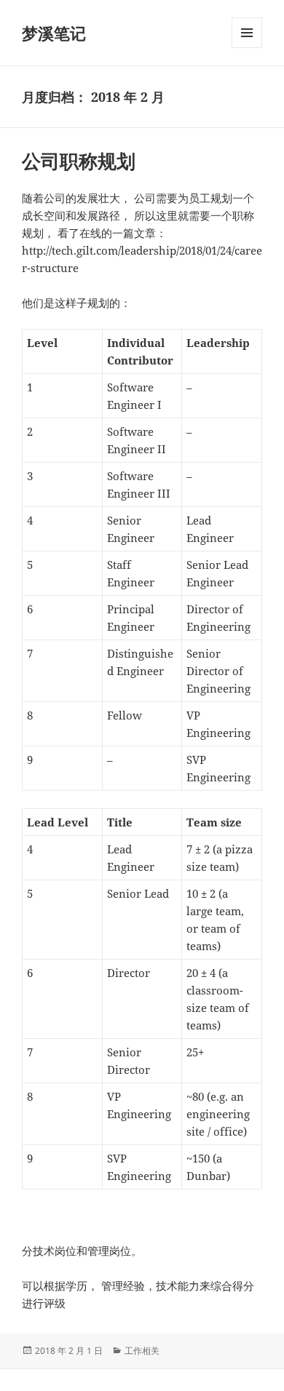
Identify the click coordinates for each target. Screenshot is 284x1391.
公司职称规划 (78, 161)
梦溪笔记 (54, 33)
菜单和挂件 (247, 47)
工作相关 (142, 1350)
